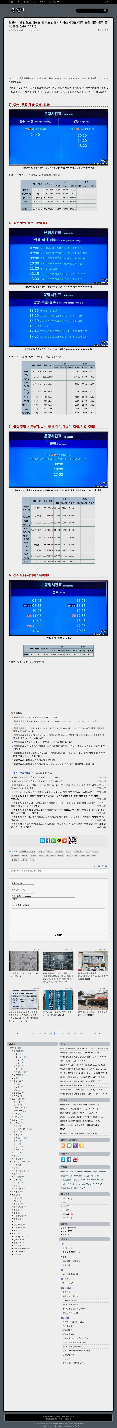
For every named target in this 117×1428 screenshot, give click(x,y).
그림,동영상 (20, 1138)
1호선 (17, 1198)
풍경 (16, 1186)
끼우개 (18, 1087)
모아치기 (18, 1066)
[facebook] (69, 1161)
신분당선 (19, 1219)
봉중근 (76, 1180)
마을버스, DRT (21, 1248)
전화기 (17, 1132)
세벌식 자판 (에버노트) (71, 1346)
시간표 (95, 851)
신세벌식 (19, 1063)
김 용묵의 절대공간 (70, 1300)
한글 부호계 (18, 1075)
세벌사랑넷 (67, 1330)
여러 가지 (19, 1189)
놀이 (17, 1141)
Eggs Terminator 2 (100, 1172)
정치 (17, 1174)
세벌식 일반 (20, 1057)
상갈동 (63, 1184)
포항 (32, 860)
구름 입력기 (67, 1292)
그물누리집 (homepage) (21, 896)
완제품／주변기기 (22, 1129)
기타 (17, 1230)
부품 (17, 1126)
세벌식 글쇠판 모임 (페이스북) (75, 1338)
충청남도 (15, 860)
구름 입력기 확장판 (70, 1296)
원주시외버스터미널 (47, 855)
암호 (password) (18, 890)
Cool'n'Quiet (76, 1176)
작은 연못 (66, 1359)
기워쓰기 (19, 1084)
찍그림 (16, 1180)
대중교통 (59, 851)
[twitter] (63, 1161)
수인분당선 (20, 1216)
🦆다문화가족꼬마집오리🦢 (74, 1363)
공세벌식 (19, 1060)
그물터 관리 (18, 1099)
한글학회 (66, 1265)
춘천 (94, 855)
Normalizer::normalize (90, 1180)
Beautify (76, 1184)
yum (62, 1172)
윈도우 (18, 1147)
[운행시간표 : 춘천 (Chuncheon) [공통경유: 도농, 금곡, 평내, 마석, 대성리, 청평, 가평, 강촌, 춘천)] (59, 487)
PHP (17, 1114)
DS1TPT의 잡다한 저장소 (73, 1322)
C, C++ (18, 1153)
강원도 (41, 851)
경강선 (18, 1204)
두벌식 (18, 1054)
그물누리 (17, 1120)
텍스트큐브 (18, 1081)
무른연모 (17, 1135)
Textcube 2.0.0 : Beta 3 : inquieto (58, 1419)
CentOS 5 (86, 1184)
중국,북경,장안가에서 (71, 1252)
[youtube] (75, 1161)
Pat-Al (77, 1426)
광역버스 (18, 1240)
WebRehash (79, 1423)
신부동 (24, 855)
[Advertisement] (58, 55)
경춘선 (18, 1210)
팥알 (107, 30)
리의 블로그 (67, 1326)
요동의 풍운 (67, 1248)
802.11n (69, 1172)
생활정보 (19, 1165)
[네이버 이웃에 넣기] (69, 1148)
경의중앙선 (20, 1207)
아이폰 (99, 1184)
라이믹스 (16, 1096)
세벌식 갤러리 (68, 1334)
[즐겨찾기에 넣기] (81, 1148)
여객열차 (17, 1192)
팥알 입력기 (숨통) (70, 1313)
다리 (69, 1184)
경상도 (49, 851)
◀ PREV (20, 1033)
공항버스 (19, 1243)
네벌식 (17, 1069)
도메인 (17, 1105)
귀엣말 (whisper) (22, 905)
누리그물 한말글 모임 (71, 1261)
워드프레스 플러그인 (69, 1188)
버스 (15, 773)
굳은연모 (17, 1123)
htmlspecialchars (82, 1172)
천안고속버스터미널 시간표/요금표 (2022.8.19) (35, 760)
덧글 (105, 866)
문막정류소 (78, 851)
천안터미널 (84, 855)
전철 (15, 1195)
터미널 (24, 860)
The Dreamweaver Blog (59, 1423)
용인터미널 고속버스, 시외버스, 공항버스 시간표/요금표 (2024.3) (43, 742)
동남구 (68, 851)
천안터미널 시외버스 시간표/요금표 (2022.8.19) (35, 717)
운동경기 (19, 1168)
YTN (97, 1176)
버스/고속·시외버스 (17, 30)
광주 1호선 (20, 1225)
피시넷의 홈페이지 (70, 1274)
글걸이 (56, 1416)
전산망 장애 (88, 1176)
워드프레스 (18, 1093)
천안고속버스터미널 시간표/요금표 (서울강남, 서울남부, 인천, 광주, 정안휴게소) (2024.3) (54, 764)
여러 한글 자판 (21, 1072)
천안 (75, 855)
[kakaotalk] (59, 843)
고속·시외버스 (26, 773)
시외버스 (15, 855)
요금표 (33, 855)
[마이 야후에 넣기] (75, 1148)
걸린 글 (97, 866)
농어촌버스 (19, 1251)
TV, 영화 (19, 1177)
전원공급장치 (66, 1180)
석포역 (82, 1188)
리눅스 (18, 1150)
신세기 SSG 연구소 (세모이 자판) (76, 1350)
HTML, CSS (20, 1108)
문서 (17, 1144)
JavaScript (19, 1111)
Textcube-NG (67, 1283)
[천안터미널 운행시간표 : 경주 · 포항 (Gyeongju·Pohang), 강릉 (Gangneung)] (59, 165)
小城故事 (64, 1176)
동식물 (18, 1183)
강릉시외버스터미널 (27, 851)
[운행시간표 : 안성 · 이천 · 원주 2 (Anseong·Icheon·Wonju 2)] (59, 346)
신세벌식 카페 (68, 1355)
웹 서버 (18, 1102)
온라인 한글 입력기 (70, 1304)
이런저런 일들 (21, 1171)
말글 (15, 1078)
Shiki (56, 1426)
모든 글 (15, 1048)
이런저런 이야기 (20, 1162)
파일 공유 (19, 1159)
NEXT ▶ (97, 1033)
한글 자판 (18, 1051)
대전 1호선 (19, 1227)
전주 (68, 855)
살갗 (16, 1090)
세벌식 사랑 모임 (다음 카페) (74, 1342)
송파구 (104, 1180)
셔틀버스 (19, 1254)
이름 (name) (17, 883)
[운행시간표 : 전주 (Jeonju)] (59, 635)
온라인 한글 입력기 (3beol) (73, 1309)
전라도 (60, 855)
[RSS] (63, 1148)
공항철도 (19, 1213)
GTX (17, 1222)
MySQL (18, 1117)
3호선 (17, 1201)
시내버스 (19, 1245)
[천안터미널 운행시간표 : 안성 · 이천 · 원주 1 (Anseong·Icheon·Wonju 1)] (59, 284)
